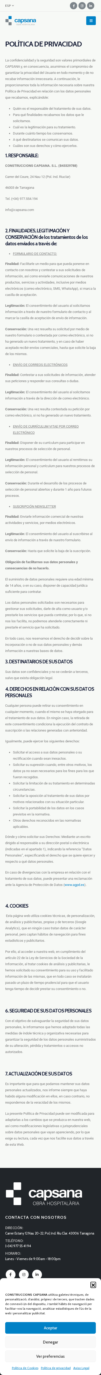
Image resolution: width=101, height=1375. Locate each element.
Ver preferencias (50, 1356)
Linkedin (37, 1274)
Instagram (24, 1274)
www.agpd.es (74, 885)
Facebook (11, 1274)
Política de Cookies (25, 1368)
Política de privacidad (56, 1368)
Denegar (50, 1342)
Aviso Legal (81, 1368)
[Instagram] (82, 5)
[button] (93, 1284)
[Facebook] (73, 5)
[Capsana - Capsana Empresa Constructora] (20, 20)
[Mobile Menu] (91, 20)
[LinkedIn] (90, 5)
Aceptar (50, 1328)
